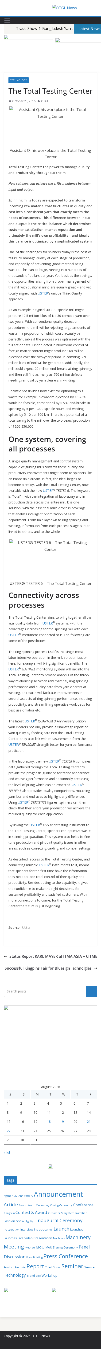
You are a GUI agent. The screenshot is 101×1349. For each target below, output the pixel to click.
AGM (15, 1195)
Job (51, 1229)
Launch (61, 1229)
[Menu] (7, 20)
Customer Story (57, 1213)
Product (9, 1267)
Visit (38, 1275)
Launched (77, 1229)
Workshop (50, 1275)
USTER (43, 293)
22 (9, 1131)
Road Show (53, 1267)
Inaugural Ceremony (59, 1220)
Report (35, 1266)
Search (91, 991)
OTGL (45, 101)
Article (11, 1204)
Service (89, 1267)
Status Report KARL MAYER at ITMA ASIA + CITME (53, 956)
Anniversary (26, 1195)
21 (89, 1121)
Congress (9, 1213)
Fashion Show (14, 1221)
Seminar (72, 1266)
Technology (18, 80)
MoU (40, 1247)
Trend (31, 1276)
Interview (26, 1229)
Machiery (59, 1238)
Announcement (58, 1194)
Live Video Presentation (35, 1238)
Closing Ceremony (61, 1205)
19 (62, 1121)
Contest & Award (31, 1212)
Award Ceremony (38, 1205)
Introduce (41, 1229)
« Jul (7, 1152)
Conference (83, 1204)
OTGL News (40, 1336)
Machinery (78, 1237)
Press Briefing (34, 1257)
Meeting (14, 1246)
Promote (20, 1267)
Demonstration (77, 1213)
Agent (7, 1195)
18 (49, 1121)
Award (23, 1205)
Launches (10, 1238)
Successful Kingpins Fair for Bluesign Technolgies (48, 968)
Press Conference (65, 1256)
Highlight (30, 1221)
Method (30, 1247)
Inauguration (11, 1229)
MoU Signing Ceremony (62, 1247)
